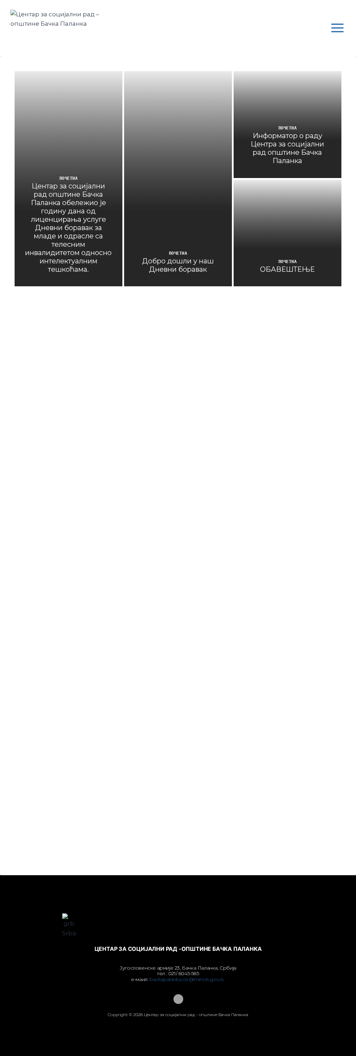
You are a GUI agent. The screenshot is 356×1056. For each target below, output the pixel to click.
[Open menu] (337, 27)
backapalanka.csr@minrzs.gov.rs (187, 979)
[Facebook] (178, 999)
